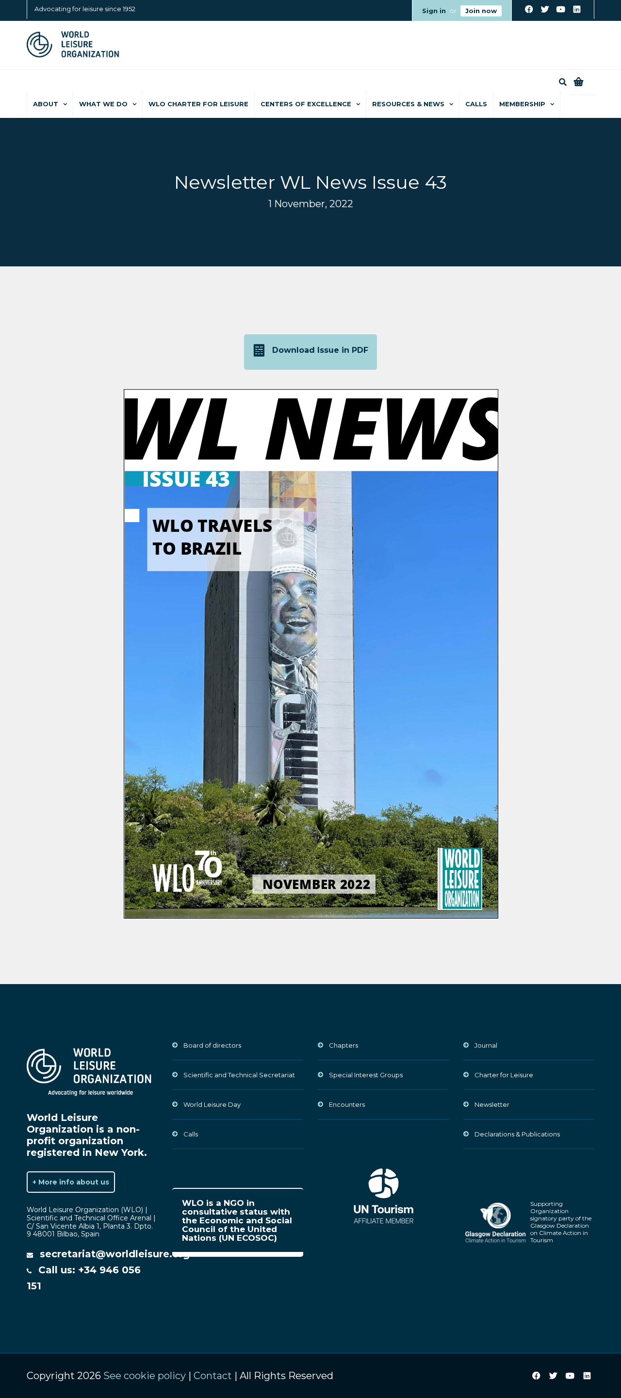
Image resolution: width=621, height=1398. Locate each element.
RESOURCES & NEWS (408, 104)
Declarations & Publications (517, 1134)
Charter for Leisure (503, 1075)
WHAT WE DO (103, 104)
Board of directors (212, 1045)
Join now (481, 11)
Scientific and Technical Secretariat (239, 1075)
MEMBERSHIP (522, 104)
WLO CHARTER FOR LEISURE (198, 104)
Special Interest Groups (366, 1075)
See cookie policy (144, 1376)
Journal (485, 1045)
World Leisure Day (212, 1104)
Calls (476, 104)
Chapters (343, 1045)
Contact (213, 1376)
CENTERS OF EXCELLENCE (306, 104)
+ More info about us (71, 1182)
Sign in (434, 11)
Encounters (347, 1104)
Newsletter (491, 1104)
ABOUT (45, 104)
